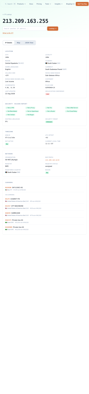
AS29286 (8, 187)
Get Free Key (82, 4)
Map (18, 43)
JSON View (29, 43)
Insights (58, 4)
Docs (31, 4)
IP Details (8, 43)
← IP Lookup (7, 14)
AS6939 (7, 213)
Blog (67, 4)
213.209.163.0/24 (52, 160)
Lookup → (52, 28)
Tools (47, 4)
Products (20, 4)
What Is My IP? (8, 33)
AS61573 (8, 220)
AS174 (7, 199)
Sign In (71, 4)
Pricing (39, 4)
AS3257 (7, 206)
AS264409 (8, 227)
